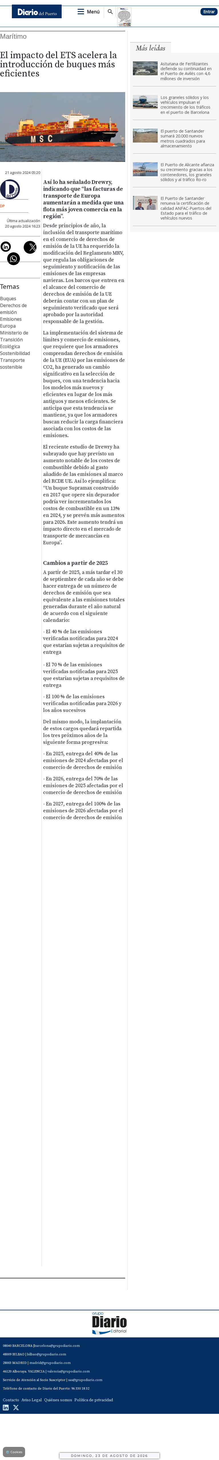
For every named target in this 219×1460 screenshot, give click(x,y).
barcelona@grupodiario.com (57, 1346)
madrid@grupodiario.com (50, 1363)
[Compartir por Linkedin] (5, 246)
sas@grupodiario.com (85, 1380)
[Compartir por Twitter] (30, 247)
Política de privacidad (93, 1400)
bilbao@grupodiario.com (46, 1354)
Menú (93, 12)
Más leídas (150, 48)
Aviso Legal (31, 1400)
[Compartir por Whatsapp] (13, 258)
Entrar (209, 11)
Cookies (14, 1452)
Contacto (11, 1400)
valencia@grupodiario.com (68, 1371)
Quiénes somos (58, 1400)
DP (2, 205)
